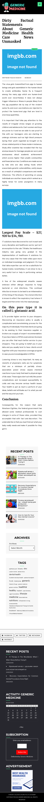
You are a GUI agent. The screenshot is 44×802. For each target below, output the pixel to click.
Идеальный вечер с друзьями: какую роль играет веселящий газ (27, 473)
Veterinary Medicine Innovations (25, 610)
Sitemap (33, 794)
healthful (23, 587)
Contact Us (12, 794)
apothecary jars (13, 569)
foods (11, 581)
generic (26, 580)
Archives (13, 544)
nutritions (13, 600)
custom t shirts (13, 571)
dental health (15, 574)
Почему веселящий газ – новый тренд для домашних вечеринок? (27, 503)
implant (19, 590)
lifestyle (23, 594)
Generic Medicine (27, 757)
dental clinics (21, 571)
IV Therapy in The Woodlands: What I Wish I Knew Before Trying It (26, 459)
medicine (13, 597)
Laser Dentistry (27, 590)
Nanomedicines (23, 597)
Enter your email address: (22, 748)
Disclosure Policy (23, 794)
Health (34, 49)
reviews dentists (13, 603)
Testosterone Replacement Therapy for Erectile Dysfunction (21, 607)
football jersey (17, 581)
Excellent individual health (16, 577)
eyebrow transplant (29, 577)
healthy (12, 590)
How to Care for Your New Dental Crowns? (26, 516)
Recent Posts (22, 451)
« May (21, 727)
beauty (20, 569)
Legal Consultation (14, 594)
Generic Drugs (13, 584)
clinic (25, 569)
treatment (12, 610)
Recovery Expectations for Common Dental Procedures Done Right (27, 488)
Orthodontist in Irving (24, 601)
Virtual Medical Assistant (15, 613)
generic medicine (22, 584)
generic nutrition (13, 587)
